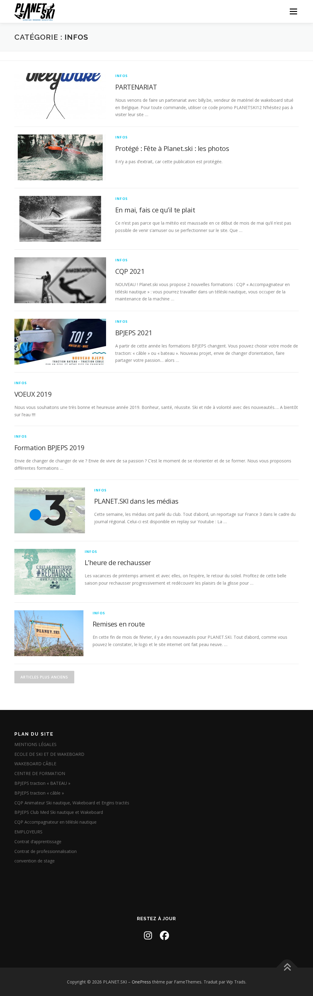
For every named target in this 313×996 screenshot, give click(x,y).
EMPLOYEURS (28, 832)
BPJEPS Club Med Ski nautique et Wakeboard (58, 812)
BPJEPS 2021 (133, 332)
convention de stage (34, 861)
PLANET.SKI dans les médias (136, 500)
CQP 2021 (130, 271)
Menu (293, 11)
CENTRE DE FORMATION (39, 773)
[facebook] (164, 935)
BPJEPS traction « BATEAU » (42, 783)
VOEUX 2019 (33, 394)
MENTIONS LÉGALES (35, 744)
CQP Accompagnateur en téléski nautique (55, 822)
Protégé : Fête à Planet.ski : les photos (172, 148)
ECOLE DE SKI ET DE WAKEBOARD (49, 754)
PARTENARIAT (136, 86)
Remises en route (119, 623)
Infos (121, 75)
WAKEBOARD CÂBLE (35, 763)
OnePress (141, 982)
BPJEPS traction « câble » (39, 793)
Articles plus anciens (44, 677)
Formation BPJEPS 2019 (49, 447)
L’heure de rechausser (118, 562)
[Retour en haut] (287, 967)
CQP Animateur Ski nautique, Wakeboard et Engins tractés (71, 803)
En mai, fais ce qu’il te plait (155, 209)
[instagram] (148, 935)
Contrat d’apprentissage (37, 841)
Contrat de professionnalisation (45, 851)
